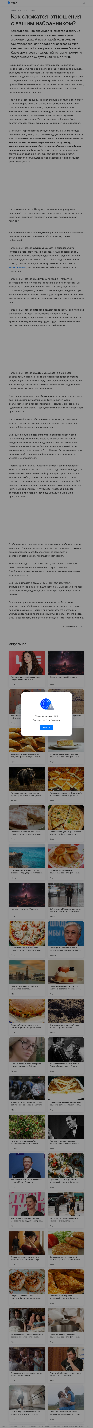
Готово (46, 728)
